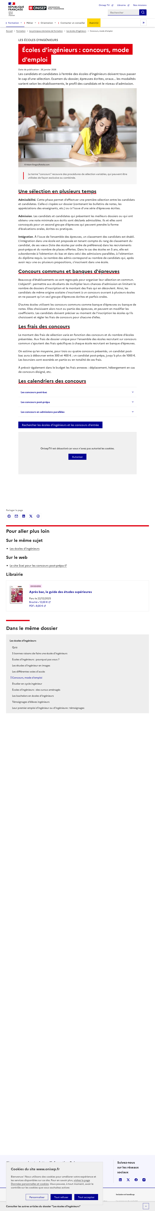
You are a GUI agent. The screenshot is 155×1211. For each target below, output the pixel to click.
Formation (20, 31)
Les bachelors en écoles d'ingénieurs (33, 695)
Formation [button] (13, 22)
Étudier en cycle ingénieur (27, 683)
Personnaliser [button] (37, 1197)
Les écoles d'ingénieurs (76, 31)
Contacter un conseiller (73, 22)
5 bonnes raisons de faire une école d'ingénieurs (39, 653)
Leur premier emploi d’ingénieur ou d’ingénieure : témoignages (48, 707)
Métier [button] (29, 22)
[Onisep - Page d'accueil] (38, 8)
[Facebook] (38, 516)
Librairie (121, 5)
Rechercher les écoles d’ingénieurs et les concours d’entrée (60, 425)
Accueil (9, 31)
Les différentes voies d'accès (28, 671)
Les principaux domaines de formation (46, 31)
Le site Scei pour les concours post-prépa (37, 565)
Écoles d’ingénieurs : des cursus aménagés (36, 689)
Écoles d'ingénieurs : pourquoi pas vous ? (35, 659)
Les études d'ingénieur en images (31, 665)
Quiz (14, 647)
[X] (31, 516)
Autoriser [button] (77, 456)
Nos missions (140, 5)
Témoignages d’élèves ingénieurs (30, 701)
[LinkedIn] (24, 516)
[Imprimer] (9, 516)
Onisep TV (104, 5)
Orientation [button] (47, 22)
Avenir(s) (93, 22)
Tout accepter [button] (86, 1197)
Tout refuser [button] (61, 1197)
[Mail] (16, 516)
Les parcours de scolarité (127, 1201)
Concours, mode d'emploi (27, 677)
